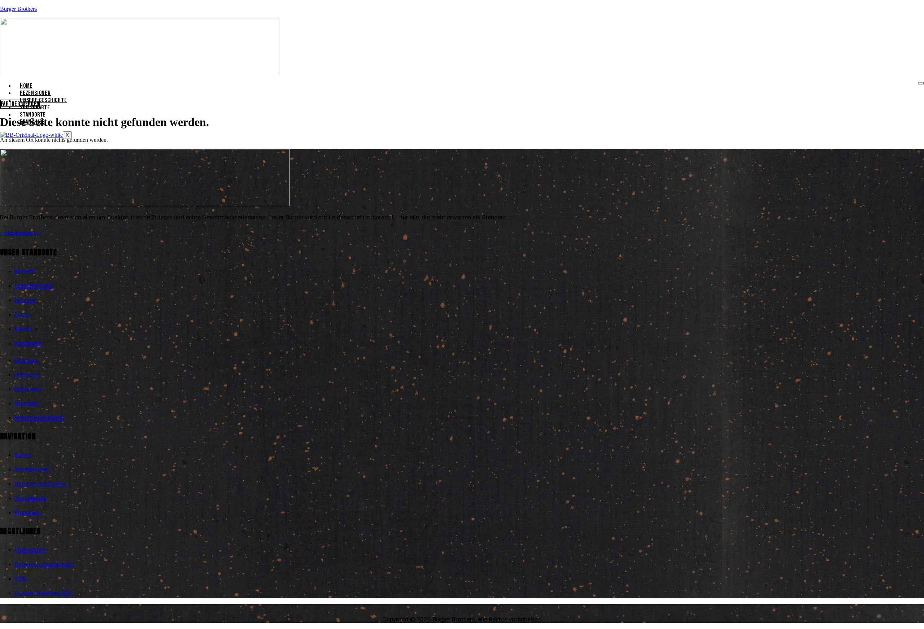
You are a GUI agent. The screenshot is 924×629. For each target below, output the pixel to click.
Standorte (33, 114)
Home (26, 85)
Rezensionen (35, 93)
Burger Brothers (18, 9)
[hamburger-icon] (921, 83)
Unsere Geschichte (43, 100)
